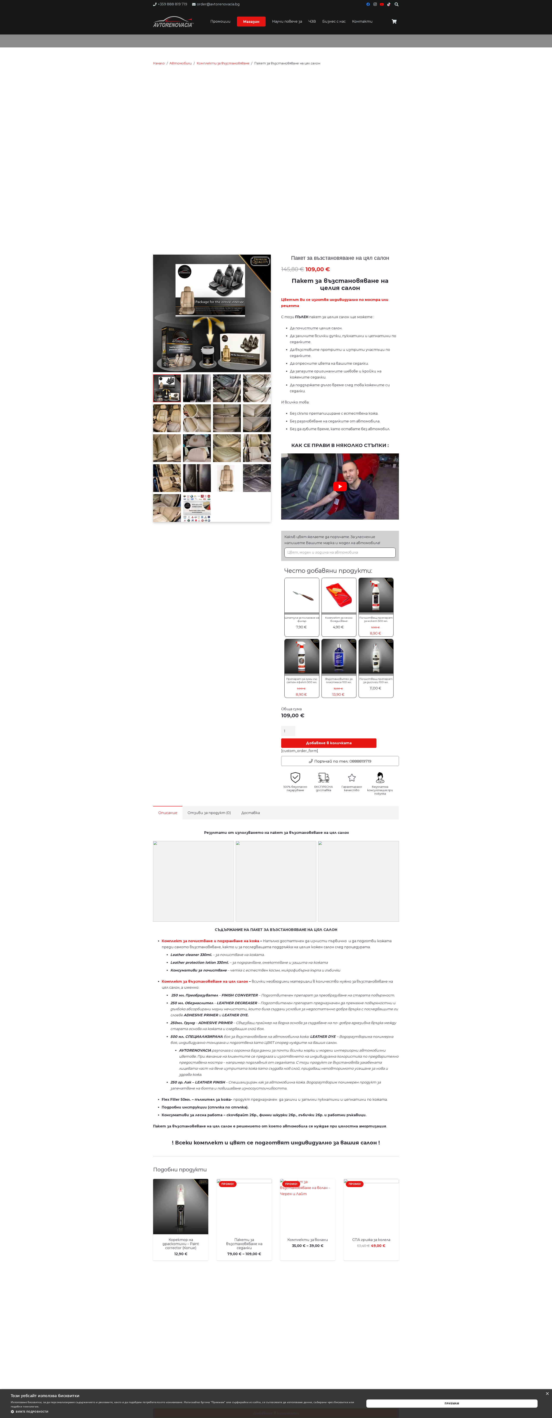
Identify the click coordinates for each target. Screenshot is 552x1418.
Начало (159, 63)
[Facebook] (368, 4)
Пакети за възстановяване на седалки (244, 1244)
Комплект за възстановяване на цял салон (205, 981)
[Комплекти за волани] (307, 1206)
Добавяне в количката (329, 743)
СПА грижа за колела (371, 1240)
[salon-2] (276, 881)
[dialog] (276, 1403)
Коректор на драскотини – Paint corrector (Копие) (181, 1244)
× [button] (547, 1393)
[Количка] (394, 21)
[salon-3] (358, 881)
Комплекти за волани (307, 1240)
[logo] (173, 21)
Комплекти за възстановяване (223, 63)
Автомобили (180, 63)
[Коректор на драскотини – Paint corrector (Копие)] (180, 1206)
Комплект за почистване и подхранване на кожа (210, 941)
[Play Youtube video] (340, 486)
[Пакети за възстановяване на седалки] (244, 1206)
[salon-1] (193, 881)
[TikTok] (388, 4)
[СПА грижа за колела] (371, 1206)
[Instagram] (375, 4)
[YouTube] (381, 4)
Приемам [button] (452, 1403)
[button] (261, 21)
